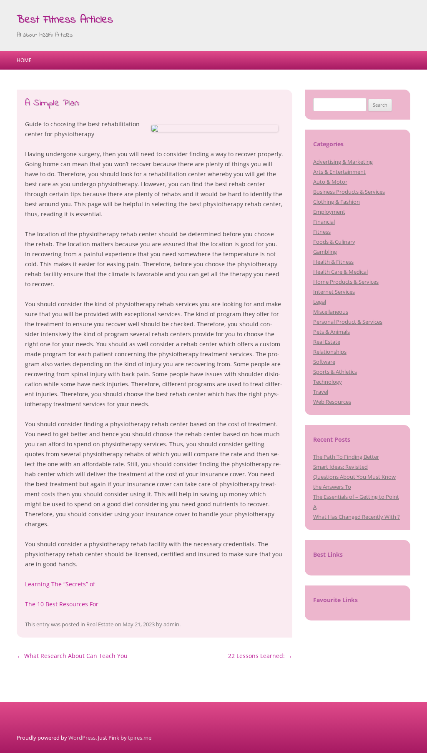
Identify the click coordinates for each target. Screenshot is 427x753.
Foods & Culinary (334, 241)
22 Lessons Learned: (260, 656)
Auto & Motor (330, 181)
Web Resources (332, 401)
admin (171, 624)
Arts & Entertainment (339, 171)
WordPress (81, 737)
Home (24, 60)
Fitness (322, 231)
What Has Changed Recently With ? (356, 516)
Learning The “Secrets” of (60, 584)
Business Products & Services (349, 191)
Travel (320, 391)
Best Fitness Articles (65, 20)
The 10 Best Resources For (61, 604)
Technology (327, 381)
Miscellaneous (330, 311)
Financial (324, 221)
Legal (319, 301)
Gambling (325, 251)
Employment (329, 211)
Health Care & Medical (340, 271)
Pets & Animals (331, 331)
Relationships (330, 351)
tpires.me (139, 737)
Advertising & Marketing (343, 161)
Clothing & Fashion (336, 201)
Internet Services (334, 291)
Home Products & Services (346, 281)
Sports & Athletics (335, 371)
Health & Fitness (333, 261)
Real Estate (99, 624)
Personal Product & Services (347, 321)
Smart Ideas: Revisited (340, 466)
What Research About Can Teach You (72, 656)
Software (324, 361)
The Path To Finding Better (346, 456)
